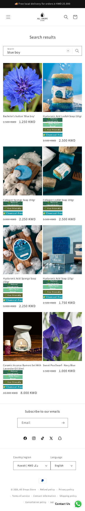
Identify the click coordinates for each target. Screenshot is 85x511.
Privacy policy (66, 489)
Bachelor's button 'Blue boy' (19, 116)
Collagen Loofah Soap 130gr (58, 199)
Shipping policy (68, 495)
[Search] (77, 50)
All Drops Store (27, 489)
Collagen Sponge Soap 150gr (19, 199)
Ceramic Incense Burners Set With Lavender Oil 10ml (22, 367)
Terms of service (21, 495)
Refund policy (47, 489)
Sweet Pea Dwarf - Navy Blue (59, 365)
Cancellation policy (35, 502)
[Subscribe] (63, 423)
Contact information (44, 495)
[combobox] (42, 51)
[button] (8, 17)
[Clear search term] (68, 50)
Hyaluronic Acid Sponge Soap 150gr (19, 280)
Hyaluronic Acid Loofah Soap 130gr (62, 116)
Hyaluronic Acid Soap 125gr (58, 278)
